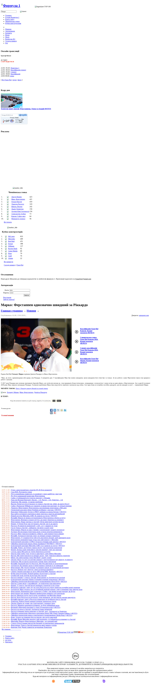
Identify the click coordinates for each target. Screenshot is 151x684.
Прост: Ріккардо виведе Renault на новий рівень (32, 388)
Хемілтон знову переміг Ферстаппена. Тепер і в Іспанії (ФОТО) (26, 109)
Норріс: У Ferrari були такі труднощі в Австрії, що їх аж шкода (34, 524)
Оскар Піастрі (16, 202)
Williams (11, 246)
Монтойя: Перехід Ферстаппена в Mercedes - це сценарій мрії (34, 621)
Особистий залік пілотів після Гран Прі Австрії (29, 575)
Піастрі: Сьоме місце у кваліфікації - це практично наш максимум (36, 583)
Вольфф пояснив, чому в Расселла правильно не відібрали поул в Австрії (38, 599)
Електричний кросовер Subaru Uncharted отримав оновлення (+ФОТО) (38, 579)
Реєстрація (7, 297)
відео (15, 80)
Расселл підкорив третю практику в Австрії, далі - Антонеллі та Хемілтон (39, 611)
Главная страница (12, 310)
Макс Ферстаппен (18, 199)
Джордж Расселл (17, 204)
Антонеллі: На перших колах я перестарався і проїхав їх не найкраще (37, 566)
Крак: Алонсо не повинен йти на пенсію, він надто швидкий (34, 617)
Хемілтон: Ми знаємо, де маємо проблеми (27, 502)
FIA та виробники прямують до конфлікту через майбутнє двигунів (36, 494)
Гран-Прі (20, 265)
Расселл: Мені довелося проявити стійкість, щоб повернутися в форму (37, 534)
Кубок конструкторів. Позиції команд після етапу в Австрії (33, 573)
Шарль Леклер (16, 207)
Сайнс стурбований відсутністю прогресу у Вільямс (30, 498)
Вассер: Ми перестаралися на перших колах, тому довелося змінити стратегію (40, 556)
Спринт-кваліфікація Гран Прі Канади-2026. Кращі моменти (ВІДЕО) (89, 351)
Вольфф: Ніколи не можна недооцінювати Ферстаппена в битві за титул (38, 518)
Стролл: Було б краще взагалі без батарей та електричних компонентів (37, 623)
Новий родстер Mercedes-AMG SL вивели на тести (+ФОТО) (34, 516)
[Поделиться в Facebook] (51, 410)
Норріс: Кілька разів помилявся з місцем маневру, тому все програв (36, 550)
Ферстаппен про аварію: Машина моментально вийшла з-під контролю (38, 593)
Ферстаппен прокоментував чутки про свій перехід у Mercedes (34, 540)
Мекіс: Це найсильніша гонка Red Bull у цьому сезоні (31, 558)
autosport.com (144, 315)
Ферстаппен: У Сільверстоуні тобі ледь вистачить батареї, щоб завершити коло (40, 538)
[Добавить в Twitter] (65, 410)
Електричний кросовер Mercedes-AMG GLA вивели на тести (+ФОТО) (38, 546)
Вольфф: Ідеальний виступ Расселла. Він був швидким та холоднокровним (39, 564)
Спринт (13, 72)
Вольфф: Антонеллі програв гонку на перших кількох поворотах (35, 536)
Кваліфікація (15, 74)
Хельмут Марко (13, 392)
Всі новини (11, 629)
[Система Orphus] (37, 402)
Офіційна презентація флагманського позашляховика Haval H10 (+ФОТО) (39, 581)
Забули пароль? (9, 299)
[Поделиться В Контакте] (51, 412)
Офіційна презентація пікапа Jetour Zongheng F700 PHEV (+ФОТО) (36, 544)
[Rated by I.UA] (78, 632)
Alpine (10, 258)
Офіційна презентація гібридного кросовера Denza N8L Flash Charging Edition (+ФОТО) (44, 613)
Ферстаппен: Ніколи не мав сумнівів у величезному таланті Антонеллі (37, 530)
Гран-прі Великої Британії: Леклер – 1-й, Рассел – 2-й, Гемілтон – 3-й (37, 500)
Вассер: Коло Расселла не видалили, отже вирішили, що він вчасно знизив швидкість (43, 597)
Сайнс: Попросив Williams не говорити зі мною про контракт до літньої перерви (41, 506)
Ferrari (10, 244)
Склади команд (9, 265)
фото (19, 80)
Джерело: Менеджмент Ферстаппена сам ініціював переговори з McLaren (39, 508)
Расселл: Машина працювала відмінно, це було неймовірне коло (35, 605)
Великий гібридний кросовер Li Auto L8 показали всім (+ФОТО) (35, 607)
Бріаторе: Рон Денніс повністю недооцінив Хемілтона (31, 627)
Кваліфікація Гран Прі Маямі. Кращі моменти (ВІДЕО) (89, 361)
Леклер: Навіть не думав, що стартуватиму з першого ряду (33, 603)
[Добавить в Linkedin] (55, 410)
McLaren (11, 236)
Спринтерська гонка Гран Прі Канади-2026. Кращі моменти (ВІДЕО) (89, 340)
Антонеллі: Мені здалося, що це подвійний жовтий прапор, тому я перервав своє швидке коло (46, 589)
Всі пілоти (8, 222)
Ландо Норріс (16, 197)
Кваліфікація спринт (18, 70)
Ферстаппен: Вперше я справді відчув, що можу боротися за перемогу (37, 520)
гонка (12, 76)
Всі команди (8, 262)
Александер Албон (18, 214)
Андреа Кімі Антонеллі (20, 211)
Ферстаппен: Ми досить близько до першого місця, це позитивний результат (40, 568)
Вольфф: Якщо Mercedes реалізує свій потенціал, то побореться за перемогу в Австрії (43, 619)
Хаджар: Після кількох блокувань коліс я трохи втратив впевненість (36, 532)
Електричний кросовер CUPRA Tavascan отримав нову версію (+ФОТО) (38, 542)
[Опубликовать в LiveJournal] (58, 410)
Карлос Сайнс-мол (18, 216)
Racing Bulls (12, 249)
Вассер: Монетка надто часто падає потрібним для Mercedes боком (36, 595)
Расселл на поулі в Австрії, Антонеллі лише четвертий (31, 609)
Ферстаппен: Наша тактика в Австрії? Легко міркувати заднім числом (37, 522)
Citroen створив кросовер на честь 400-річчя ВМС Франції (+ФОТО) (37, 572)
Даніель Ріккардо (40, 392)
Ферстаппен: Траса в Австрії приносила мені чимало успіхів (34, 625)
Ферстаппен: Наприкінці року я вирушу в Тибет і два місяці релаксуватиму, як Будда (43, 591)
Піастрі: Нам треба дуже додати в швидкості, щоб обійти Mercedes (36, 554)
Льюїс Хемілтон (17, 209)
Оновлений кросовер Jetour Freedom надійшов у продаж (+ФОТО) (36, 510)
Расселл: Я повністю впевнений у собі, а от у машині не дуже (34, 526)
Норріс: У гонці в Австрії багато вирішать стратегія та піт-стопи (35, 585)
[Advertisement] (67, 449)
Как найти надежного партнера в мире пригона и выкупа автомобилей (38, 514)
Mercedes (11, 239)
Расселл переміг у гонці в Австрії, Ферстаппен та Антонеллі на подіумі (38, 577)
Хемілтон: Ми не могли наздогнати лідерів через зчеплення (33, 562)
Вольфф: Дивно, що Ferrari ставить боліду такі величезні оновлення (36, 548)
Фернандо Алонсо (18, 219)
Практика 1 (15, 68)
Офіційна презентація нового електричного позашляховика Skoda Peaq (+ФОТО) (41, 615)
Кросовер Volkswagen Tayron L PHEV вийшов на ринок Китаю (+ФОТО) (38, 512)
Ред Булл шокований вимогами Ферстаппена (28, 496)
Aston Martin (12, 251)
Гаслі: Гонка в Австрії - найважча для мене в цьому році (32, 528)
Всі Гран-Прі (6, 80)
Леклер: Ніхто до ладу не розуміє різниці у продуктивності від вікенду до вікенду (42, 560)
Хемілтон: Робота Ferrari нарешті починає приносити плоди (33, 601)
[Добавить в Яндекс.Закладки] (55, 412)
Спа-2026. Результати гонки (21, 492)
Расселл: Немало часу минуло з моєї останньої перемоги (32, 570)
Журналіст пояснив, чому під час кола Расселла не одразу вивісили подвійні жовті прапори (45, 587)
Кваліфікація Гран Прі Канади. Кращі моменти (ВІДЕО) (89, 331)
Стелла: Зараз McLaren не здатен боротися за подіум (30, 552)
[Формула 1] (10, 6)
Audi (10, 256)
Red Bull (11, 241)
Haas (10, 253)
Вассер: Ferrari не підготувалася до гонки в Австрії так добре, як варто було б (40, 504)
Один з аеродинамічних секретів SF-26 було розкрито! (31, 490)
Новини (31, 310)
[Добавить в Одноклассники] (61, 410)
